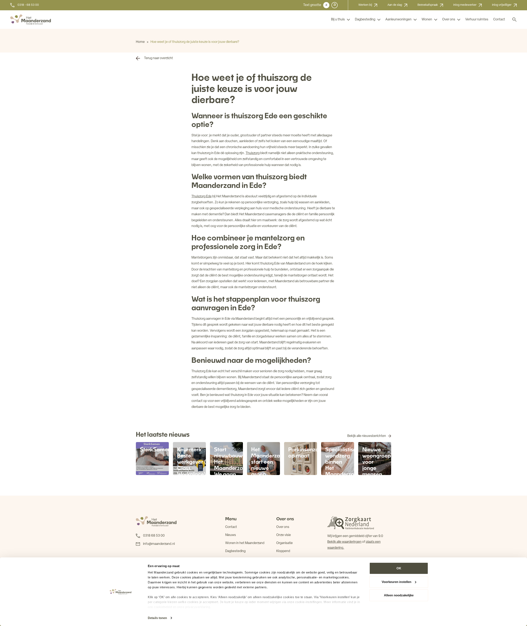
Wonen (427, 19)
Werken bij (365, 5)
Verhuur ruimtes (476, 19)
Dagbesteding (365, 19)
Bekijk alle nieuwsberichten (366, 436)
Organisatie (284, 543)
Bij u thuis (338, 19)
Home (140, 42)
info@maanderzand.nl (159, 544)
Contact (499, 19)
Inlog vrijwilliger (502, 5)
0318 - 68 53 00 (28, 5)
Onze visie (283, 535)
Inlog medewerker (465, 5)
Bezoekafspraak (427, 5)
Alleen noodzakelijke (399, 595)
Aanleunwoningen (398, 19)
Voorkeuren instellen (396, 582)
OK (398, 568)
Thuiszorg (253, 153)
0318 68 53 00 (154, 535)
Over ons (448, 19)
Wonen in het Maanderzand (244, 543)
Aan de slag (394, 5)
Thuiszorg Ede (201, 196)
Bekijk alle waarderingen (344, 542)
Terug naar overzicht (158, 58)
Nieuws (230, 535)
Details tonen (157, 618)
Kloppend (283, 551)
